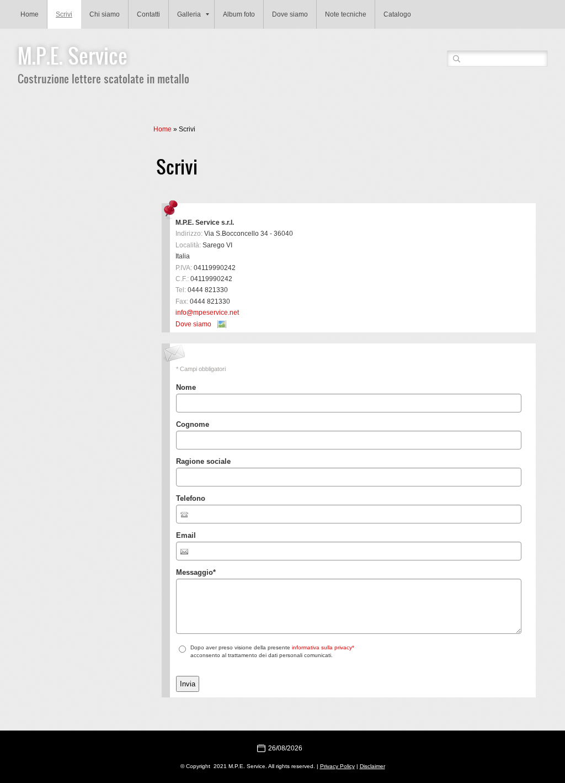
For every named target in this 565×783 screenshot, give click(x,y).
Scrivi (64, 14)
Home (29, 14)
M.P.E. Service (72, 55)
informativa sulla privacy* (323, 647)
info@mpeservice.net (207, 312)
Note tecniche (345, 14)
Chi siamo (104, 14)
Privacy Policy (337, 766)
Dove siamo (290, 14)
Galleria (189, 14)
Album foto (239, 14)
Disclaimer (372, 766)
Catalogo (397, 14)
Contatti (148, 14)
